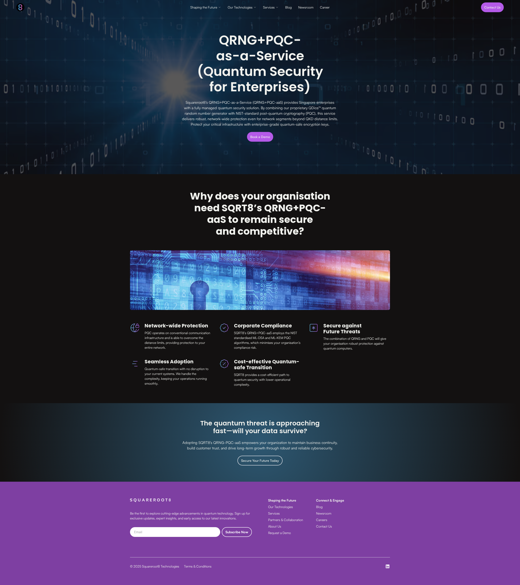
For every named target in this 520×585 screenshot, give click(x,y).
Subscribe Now (236, 532)
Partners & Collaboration (285, 520)
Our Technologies (240, 7)
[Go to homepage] (67, 7)
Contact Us (324, 526)
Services (269, 7)
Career (325, 7)
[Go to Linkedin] (387, 566)
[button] (205, 7)
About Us (274, 526)
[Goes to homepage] (150, 500)
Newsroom (305, 7)
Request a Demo (279, 533)
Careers (321, 520)
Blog (288, 7)
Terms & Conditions (197, 566)
